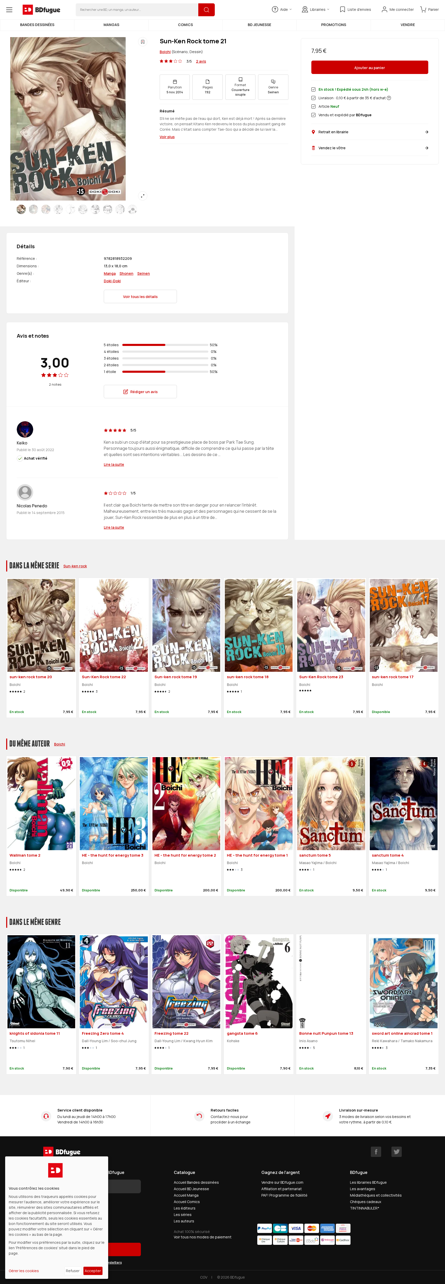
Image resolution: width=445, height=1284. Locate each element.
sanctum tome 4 (388, 855)
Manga (110, 273)
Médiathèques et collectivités (376, 1195)
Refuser (73, 1270)
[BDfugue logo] (41, 10)
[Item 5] (83, 209)
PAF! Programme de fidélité (284, 1195)
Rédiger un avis (144, 391)
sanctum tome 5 (315, 855)
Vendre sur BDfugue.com (282, 1182)
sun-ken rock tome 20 (31, 677)
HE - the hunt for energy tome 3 (112, 855)
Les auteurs (184, 1221)
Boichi (165, 51)
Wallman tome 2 (25, 855)
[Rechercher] (206, 9)
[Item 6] (95, 209)
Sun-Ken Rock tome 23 (321, 677)
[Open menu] (9, 10)
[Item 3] (58, 209)
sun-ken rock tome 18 (248, 677)
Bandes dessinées (37, 24)
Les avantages (362, 1188)
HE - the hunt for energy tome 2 (185, 855)
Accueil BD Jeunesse (191, 1188)
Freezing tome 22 (172, 1033)
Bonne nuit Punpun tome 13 (326, 1033)
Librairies (318, 9)
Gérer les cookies (24, 1270)
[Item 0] (21, 209)
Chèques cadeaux (365, 1201)
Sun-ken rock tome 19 (176, 677)
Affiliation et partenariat (281, 1188)
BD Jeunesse (259, 24)
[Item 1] (33, 209)
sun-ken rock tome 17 (393, 677)
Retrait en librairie (333, 131)
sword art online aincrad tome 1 (402, 1033)
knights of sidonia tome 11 (35, 1033)
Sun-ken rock (75, 566)
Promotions (333, 24)
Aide (284, 9)
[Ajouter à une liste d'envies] (142, 41)
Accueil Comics (187, 1201)
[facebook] (376, 1152)
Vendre (408, 24)
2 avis (201, 61)
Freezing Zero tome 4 (103, 1033)
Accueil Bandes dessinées (196, 1182)
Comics (185, 24)
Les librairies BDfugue (368, 1182)
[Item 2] (45, 209)
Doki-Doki (112, 280)
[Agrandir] (142, 196)
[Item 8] (120, 209)
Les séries (183, 1214)
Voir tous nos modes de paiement (203, 1237)
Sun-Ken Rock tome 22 (104, 677)
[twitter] (396, 1152)
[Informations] (389, 98)
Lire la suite (114, 464)
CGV (203, 1277)
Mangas (111, 24)
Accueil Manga (186, 1195)
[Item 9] (132, 209)
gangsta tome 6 (242, 1033)
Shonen (126, 273)
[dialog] (56, 1217)
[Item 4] (70, 209)
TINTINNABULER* (364, 1208)
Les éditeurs (184, 1208)
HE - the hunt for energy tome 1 (257, 855)
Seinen (143, 273)
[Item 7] (107, 209)
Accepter (93, 1270)
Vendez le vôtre (332, 147)
